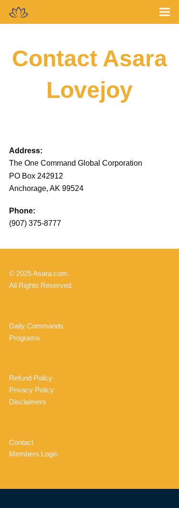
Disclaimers (27, 402)
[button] (164, 12)
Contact (21, 442)
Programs (24, 338)
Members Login (33, 454)
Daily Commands (36, 326)
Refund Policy (31, 378)
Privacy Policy (31, 390)
